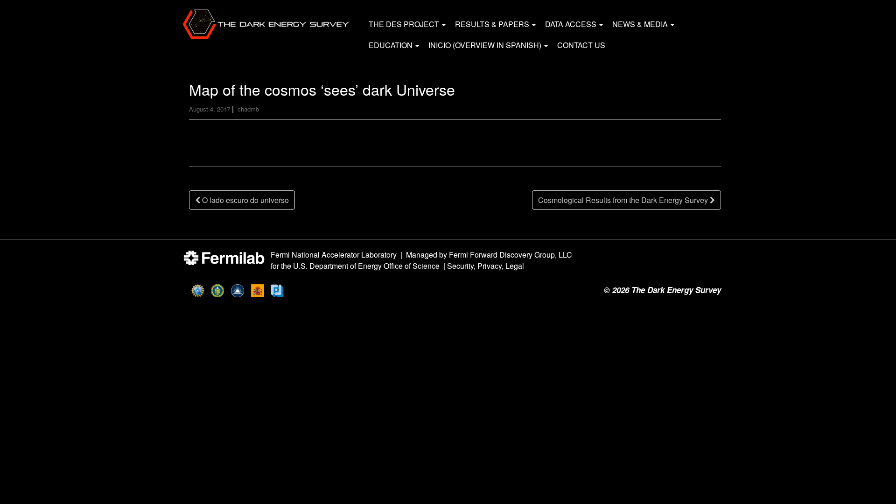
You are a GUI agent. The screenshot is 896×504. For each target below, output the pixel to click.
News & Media (641, 24)
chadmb (248, 109)
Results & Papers (493, 24)
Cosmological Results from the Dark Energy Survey (624, 200)
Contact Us (581, 45)
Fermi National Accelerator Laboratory (334, 254)
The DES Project (405, 24)
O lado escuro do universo (244, 200)
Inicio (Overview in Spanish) (485, 45)
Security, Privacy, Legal (485, 265)
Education (391, 45)
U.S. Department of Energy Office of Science (366, 265)
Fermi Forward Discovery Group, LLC (510, 254)
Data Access (571, 24)
